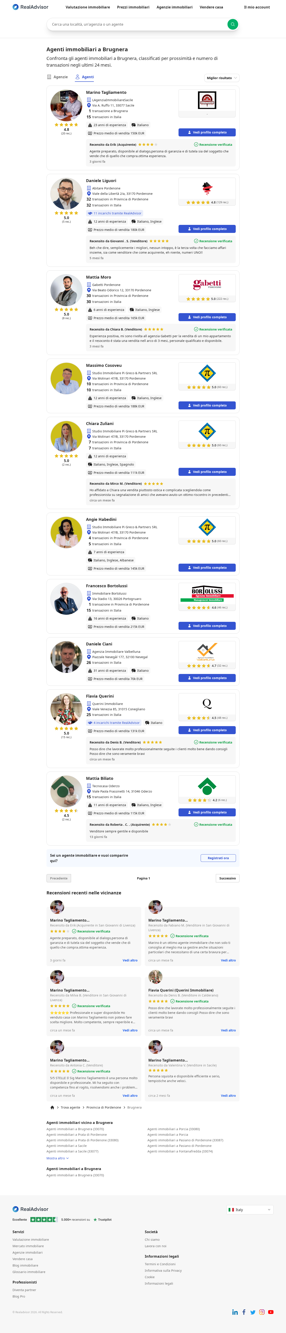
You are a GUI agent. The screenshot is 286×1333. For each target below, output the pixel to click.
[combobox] (143, 24)
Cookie (150, 1277)
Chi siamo (152, 1239)
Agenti (88, 76)
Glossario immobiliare (29, 1272)
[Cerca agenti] (232, 24)
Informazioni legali (159, 1283)
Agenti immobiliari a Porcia (167, 1134)
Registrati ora (218, 858)
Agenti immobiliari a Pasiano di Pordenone (179, 1146)
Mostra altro (55, 1158)
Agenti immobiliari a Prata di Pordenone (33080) (82, 1140)
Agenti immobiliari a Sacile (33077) (72, 1151)
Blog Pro (19, 1296)
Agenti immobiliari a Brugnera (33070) (75, 1129)
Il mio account (257, 7)
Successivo (227, 878)
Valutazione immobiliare (88, 7)
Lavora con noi (155, 1246)
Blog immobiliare (25, 1265)
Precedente (58, 878)
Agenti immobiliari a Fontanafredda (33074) (180, 1151)
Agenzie (61, 76)
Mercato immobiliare (28, 1246)
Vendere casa (211, 7)
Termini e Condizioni (160, 1264)
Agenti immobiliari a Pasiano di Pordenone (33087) (185, 1140)
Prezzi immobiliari (133, 7)
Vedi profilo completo (210, 132)
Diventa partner (24, 1290)
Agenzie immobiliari (175, 7)
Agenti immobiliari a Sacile (66, 1146)
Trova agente (70, 1107)
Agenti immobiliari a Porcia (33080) (173, 1129)
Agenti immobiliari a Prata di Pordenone (76, 1134)
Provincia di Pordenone (103, 1107)
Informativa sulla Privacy (163, 1270)
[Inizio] (52, 1107)
